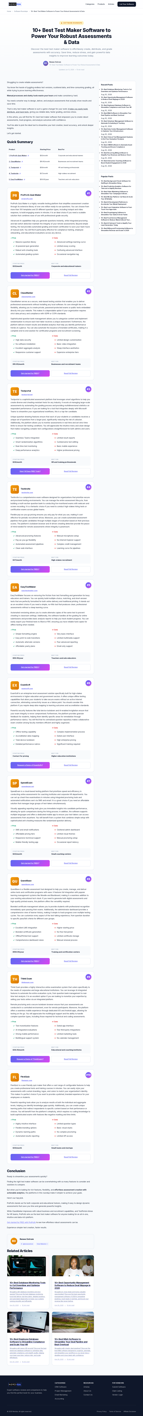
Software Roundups (21, 11)
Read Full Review (71, 275)
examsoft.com (27, 689)
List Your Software (127, 4)
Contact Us (88, 1395)
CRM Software (60, 1387)
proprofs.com (27, 199)
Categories (90, 4)
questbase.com (27, 884)
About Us (87, 1391)
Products (101, 4)
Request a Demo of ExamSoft (29, 765)
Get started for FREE (29, 275)
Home (9, 11)
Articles (111, 4)
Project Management (63, 1391)
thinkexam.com (27, 982)
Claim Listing (117, 1391)
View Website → (42, 1244)
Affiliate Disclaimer (130, 1411)
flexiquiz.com (26, 1080)
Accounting (59, 1399)
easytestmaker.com (29, 591)
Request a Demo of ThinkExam (29, 1059)
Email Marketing (61, 1395)
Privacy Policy (102, 1411)
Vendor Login (117, 1395)
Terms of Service (115, 1411)
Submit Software (119, 1387)
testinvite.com (27, 493)
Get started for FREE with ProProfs (21, 1222)
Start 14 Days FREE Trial (29, 471)
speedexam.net (27, 786)
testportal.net (27, 395)
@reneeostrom (28, 1244)
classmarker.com (28, 297)
